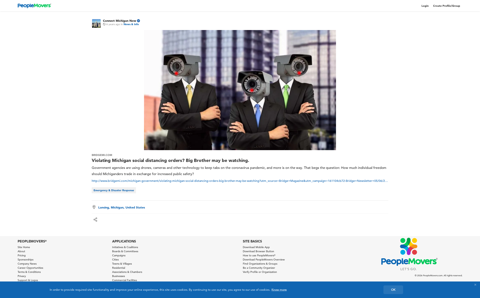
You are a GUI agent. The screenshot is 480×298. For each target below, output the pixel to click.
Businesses (118, 276)
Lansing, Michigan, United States (121, 207)
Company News (27, 263)
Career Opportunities (30, 267)
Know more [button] (279, 290)
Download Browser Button (258, 251)
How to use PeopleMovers (259, 255)
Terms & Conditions (29, 272)
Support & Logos (28, 280)
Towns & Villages (122, 263)
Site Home (24, 247)
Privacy (22, 276)
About (21, 251)
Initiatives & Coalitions (125, 247)
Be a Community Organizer (259, 267)
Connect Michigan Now (119, 21)
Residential (118, 267)
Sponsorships (25, 259)
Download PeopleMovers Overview (264, 259)
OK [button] (393, 290)
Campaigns (118, 255)
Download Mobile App (256, 247)
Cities (115, 259)
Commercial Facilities (124, 280)
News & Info (131, 24)
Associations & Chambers (127, 272)
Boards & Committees (125, 251)
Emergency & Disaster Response (114, 190)
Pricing (22, 255)
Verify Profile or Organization (260, 272)
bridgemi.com (102, 155)
